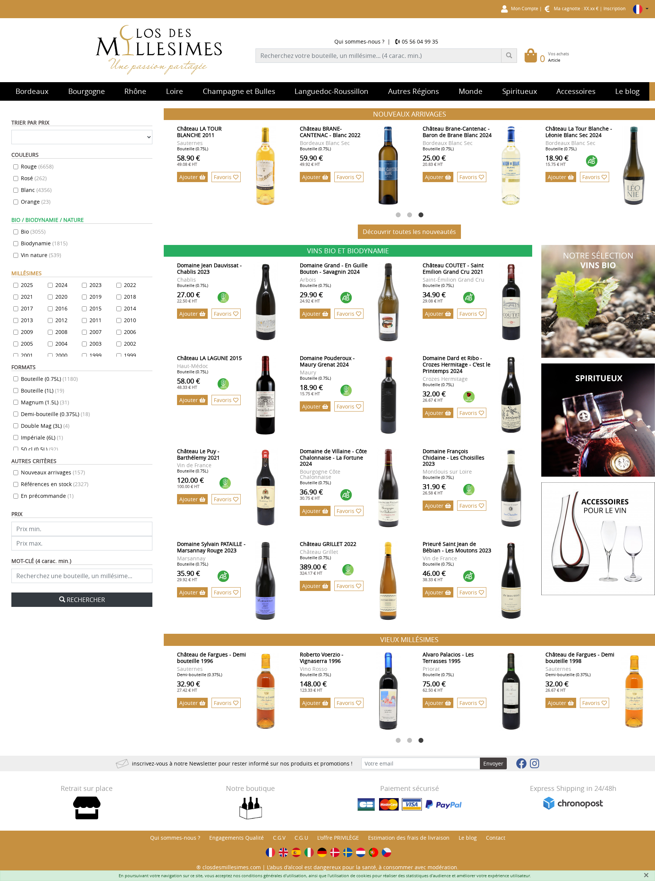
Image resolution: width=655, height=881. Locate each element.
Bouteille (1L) (42, 390)
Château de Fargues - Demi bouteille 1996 (211, 657)
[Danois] (335, 852)
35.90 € (188, 575)
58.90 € (188, 160)
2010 (130, 320)
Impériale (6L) (42, 437)
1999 (95, 355)
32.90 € (188, 686)
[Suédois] (348, 852)
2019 (95, 296)
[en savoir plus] (265, 165)
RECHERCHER (86, 600)
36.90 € (311, 494)
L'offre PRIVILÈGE (338, 837)
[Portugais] (373, 852)
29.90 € (311, 297)
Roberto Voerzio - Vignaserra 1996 (321, 657)
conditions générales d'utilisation (273, 875)
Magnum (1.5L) (45, 402)
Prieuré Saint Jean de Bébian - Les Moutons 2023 (457, 547)
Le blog (468, 837)
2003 (95, 343)
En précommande (47, 495)
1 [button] (398, 215)
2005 (27, 343)
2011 (95, 320)
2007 (95, 331)
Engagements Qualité (236, 837)
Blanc (36, 189)
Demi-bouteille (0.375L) (55, 414)
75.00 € (434, 686)
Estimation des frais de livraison (409, 837)
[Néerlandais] (360, 852)
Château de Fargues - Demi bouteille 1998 (579, 657)
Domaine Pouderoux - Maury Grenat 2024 (327, 361)
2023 (95, 284)
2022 (130, 284)
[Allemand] (322, 852)
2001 (27, 355)
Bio (33, 231)
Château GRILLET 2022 (328, 543)
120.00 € (190, 482)
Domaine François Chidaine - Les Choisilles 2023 (453, 458)
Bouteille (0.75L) (49, 378)
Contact (495, 837)
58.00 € (188, 383)
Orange (35, 201)
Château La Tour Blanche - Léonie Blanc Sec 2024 (578, 132)
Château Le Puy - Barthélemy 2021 (198, 454)
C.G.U (301, 837)
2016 (61, 308)
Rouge (37, 166)
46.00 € (434, 575)
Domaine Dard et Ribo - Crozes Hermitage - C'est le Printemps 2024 (456, 364)
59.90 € (311, 160)
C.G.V (279, 837)
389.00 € (313, 569)
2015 (95, 308)
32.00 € (434, 396)
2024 (61, 284)
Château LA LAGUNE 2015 (209, 358)
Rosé (34, 178)
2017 (27, 308)
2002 (130, 343)
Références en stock (54, 484)
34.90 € (434, 297)
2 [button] (409, 215)
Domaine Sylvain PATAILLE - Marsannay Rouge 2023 (211, 547)
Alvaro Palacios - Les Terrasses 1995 (448, 657)
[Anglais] (283, 852)
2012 (61, 320)
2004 (61, 343)
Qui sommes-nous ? (359, 41)
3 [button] (421, 215)
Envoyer (493, 763)
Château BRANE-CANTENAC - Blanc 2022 (330, 132)
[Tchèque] (386, 852)
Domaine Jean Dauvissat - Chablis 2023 (209, 268)
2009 (27, 331)
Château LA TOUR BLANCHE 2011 (199, 132)
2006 (130, 331)
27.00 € (188, 297)
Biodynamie (44, 243)
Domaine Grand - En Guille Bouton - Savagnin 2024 (334, 268)
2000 (61, 355)
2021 (27, 296)
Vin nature (41, 255)
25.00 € (434, 160)
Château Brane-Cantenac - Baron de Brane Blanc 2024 (457, 132)
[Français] (270, 852)
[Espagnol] (296, 852)
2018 (130, 296)
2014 (130, 308)
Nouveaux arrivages (53, 472)
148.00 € (313, 686)
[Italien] (309, 852)
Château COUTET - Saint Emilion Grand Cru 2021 (453, 268)
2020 (61, 296)
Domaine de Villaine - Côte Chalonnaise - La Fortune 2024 (333, 458)
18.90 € (557, 160)
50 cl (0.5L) (39, 449)
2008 (61, 331)
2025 (27, 284)
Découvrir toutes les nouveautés (409, 232)
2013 (27, 320)
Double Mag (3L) (45, 425)
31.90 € (434, 489)
